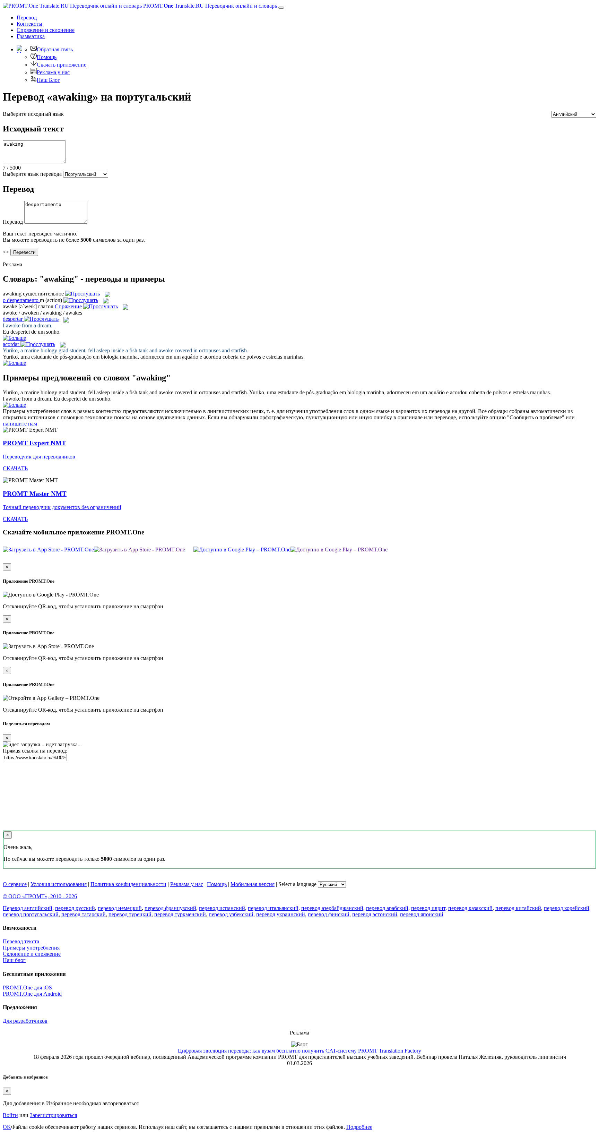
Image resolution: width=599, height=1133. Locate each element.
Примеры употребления (31, 948)
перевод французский (170, 908)
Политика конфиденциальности (128, 884)
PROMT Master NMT (35, 493)
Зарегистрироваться (53, 1115)
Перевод (27, 17)
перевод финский (328, 914)
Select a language (297, 884)
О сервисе (15, 884)
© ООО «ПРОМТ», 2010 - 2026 (40, 896)
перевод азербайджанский (332, 908)
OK (7, 1127)
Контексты (29, 24)
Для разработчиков (25, 1021)
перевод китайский (518, 908)
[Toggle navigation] (281, 8)
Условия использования (59, 884)
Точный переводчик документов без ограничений (62, 507)
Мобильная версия (253, 884)
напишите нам (20, 424)
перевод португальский (31, 914)
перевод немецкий (120, 908)
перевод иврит (428, 908)
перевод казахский (470, 908)
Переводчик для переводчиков (39, 457)
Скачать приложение (61, 65)
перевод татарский (83, 914)
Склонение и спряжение (32, 954)
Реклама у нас (53, 72)
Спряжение (46, 30)
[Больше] (14, 405)
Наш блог (14, 960)
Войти (10, 1115)
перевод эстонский (374, 914)
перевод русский (75, 908)
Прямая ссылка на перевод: (35, 751)
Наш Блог (48, 80)
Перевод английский (27, 908)
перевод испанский (222, 908)
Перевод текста (21, 941)
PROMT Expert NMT (34, 443)
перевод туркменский (180, 914)
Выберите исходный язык (33, 114)
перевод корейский (566, 908)
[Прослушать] (82, 294)
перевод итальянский (273, 908)
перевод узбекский (231, 914)
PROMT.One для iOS (27, 987)
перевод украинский (280, 914)
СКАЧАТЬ (15, 468)
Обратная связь (55, 49)
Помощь (47, 57)
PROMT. (209, 6)
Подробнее (359, 1127)
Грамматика (31, 36)
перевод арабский (387, 908)
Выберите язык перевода (32, 174)
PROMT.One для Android (32, 994)
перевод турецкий (129, 914)
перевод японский (421, 914)
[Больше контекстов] (14, 338)
